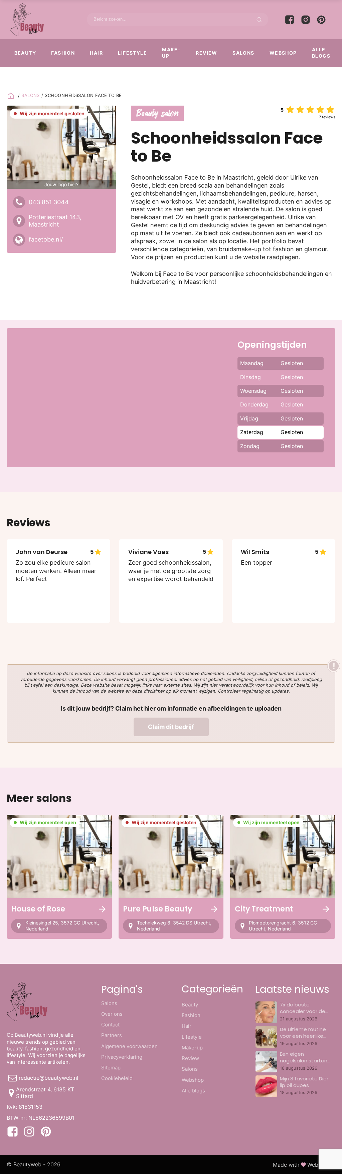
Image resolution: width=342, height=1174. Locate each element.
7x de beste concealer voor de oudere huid (302, 1011)
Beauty (25, 53)
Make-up (171, 53)
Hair (96, 53)
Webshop (283, 53)
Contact (110, 1024)
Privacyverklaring (121, 1057)
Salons (243, 53)
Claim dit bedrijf (171, 726)
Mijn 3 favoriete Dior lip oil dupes (304, 1082)
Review (206, 53)
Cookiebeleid (117, 1078)
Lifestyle (132, 53)
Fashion (63, 53)
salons (30, 95)
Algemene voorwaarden (129, 1046)
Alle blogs (321, 53)
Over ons (112, 1014)
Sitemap (111, 1067)
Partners (111, 1035)
